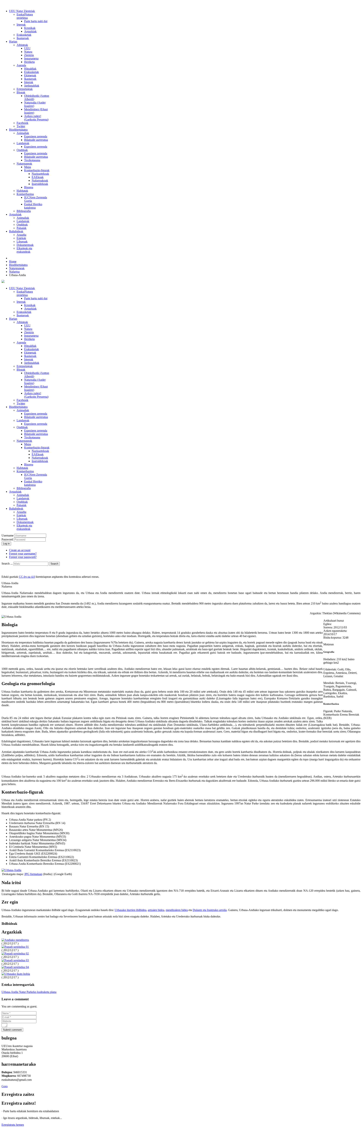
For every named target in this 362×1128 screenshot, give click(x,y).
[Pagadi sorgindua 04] (15, 967)
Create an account (19, 550)
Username (8, 535)
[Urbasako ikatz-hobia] (16, 973)
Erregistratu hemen (13, 1124)
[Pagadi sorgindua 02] (15, 953)
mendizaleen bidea (177, 910)
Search (54, 563)
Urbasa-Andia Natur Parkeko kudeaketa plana (29, 992)
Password (8, 539)
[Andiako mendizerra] (15, 940)
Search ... (7, 563)
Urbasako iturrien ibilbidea (130, 910)
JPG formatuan (33, 874)
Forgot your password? (23, 557)
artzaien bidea (156, 910)
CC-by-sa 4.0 (27, 576)
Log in (6, 543)
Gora (5, 1086)
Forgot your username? (23, 553)
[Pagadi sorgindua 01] (15, 946)
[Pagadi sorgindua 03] (15, 960)
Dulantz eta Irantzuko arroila (210, 910)
